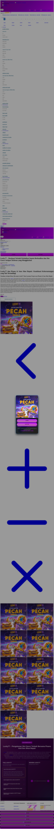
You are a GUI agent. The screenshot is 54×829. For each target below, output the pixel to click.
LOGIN (27, 420)
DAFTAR (27, 424)
